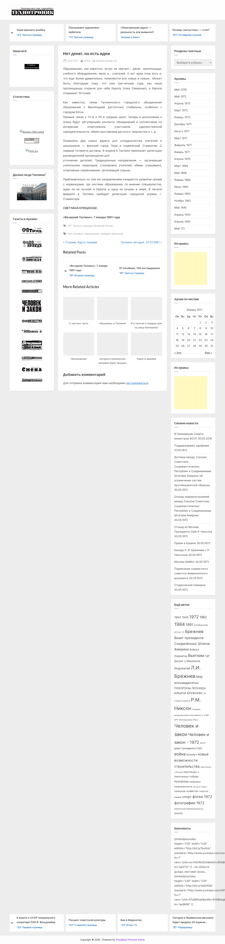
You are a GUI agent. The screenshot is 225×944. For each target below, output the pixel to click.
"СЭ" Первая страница (29, 927)
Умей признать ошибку (30, 29)
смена (177, 797)
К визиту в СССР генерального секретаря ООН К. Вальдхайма (35, 920)
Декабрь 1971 (183, 124)
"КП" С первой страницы (83, 925)
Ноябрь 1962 (182, 200)
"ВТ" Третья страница (79, 225)
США (206, 715)
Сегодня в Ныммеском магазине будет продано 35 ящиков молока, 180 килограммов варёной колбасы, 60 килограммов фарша (192, 920)
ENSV (87, 60)
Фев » (208, 352)
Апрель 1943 (182, 214)
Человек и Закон (129, 37)
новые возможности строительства (191, 760)
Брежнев (194, 631)
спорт (187, 797)
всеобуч (78, 233)
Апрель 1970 (182, 159)
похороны (181, 781)
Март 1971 (180, 138)
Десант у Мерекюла (187, 661)
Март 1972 (181, 110)
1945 (185, 617)
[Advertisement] (190, 268)
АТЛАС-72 (179, 632)
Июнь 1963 (181, 186)
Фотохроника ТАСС (188, 720)
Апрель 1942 (182, 221)
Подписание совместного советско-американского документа (191, 573)
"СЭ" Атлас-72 (128, 925)
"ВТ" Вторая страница (81, 275)
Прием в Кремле (185, 543)
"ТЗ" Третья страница (81, 37)
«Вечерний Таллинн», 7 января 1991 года (88, 268)
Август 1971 (181, 131)
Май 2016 (180, 89)
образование (91, 233)
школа (178, 813)
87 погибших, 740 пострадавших (139, 268)
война (180, 754)
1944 (177, 617)
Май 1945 (180, 207)
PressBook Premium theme (130, 939)
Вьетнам (196, 655)
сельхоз (203, 791)
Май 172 (179, 228)
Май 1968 (180, 173)
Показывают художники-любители (84, 30)
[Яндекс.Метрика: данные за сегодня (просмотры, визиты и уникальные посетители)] (32, 132)
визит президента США (188, 748)
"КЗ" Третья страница (29, 34)
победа (194, 776)
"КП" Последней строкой (186, 34)
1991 (70, 233)
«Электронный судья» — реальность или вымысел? (137, 30)
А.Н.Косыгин (201, 625)
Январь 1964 (182, 179)
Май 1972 (180, 96)
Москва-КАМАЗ (184, 561)
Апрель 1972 (182, 103)
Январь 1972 (182, 117)
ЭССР (203, 743)
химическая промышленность (188, 809)
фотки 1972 (202, 796)
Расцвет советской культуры (87, 919)
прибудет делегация (111, 233)
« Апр (178, 352)
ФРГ (176, 720)
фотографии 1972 (189, 803)
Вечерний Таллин (103, 225)
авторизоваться (137, 383)
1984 (179, 624)
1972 (194, 616)
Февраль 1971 (183, 145)
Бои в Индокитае (130, 919)
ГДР (207, 656)
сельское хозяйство (186, 791)
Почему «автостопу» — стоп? (191, 29)
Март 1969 (181, 165)
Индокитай (182, 668)
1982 (203, 617)
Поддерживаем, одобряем (191, 445)
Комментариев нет (106, 61)
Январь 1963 (182, 193)
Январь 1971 (182, 152)
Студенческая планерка (189, 585)
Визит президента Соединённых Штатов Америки (192, 643)
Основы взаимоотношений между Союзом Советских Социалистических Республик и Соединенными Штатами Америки (192, 506)
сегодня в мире (200, 787)
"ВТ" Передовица (182, 927)
